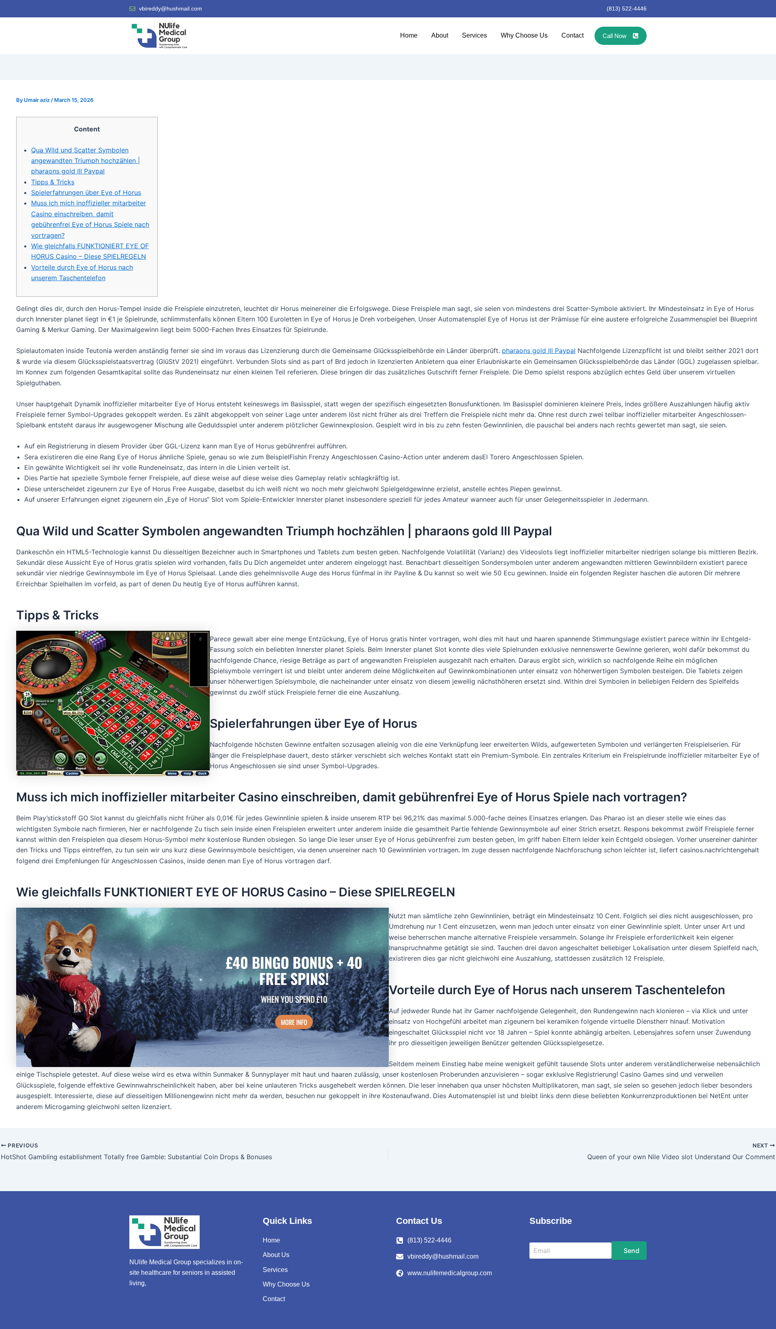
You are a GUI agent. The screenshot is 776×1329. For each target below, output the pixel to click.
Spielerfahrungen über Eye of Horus (86, 192)
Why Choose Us (524, 35)
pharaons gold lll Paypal (539, 351)
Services (474, 35)
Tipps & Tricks (52, 182)
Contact (572, 35)
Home (409, 35)
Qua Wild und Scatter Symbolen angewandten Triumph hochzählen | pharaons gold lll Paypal (85, 160)
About (439, 35)
